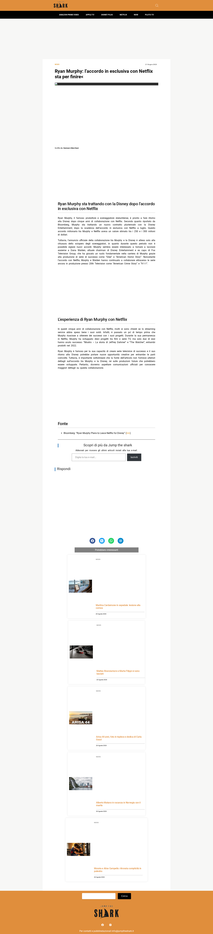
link (128, 433)
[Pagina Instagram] (110, 925)
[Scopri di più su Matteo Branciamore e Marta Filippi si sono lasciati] (81, 652)
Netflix (123, 15)
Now (136, 15)
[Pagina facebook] (103, 925)
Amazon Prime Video (69, 15)
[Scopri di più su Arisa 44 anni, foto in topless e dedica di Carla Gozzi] (80, 718)
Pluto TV (149, 15)
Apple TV (90, 15)
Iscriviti (134, 457)
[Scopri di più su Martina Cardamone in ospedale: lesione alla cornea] (80, 587)
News (57, 64)
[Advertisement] (106, 39)
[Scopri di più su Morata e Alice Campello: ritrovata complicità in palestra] (78, 850)
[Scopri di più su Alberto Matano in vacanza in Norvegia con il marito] (80, 784)
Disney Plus (107, 15)
